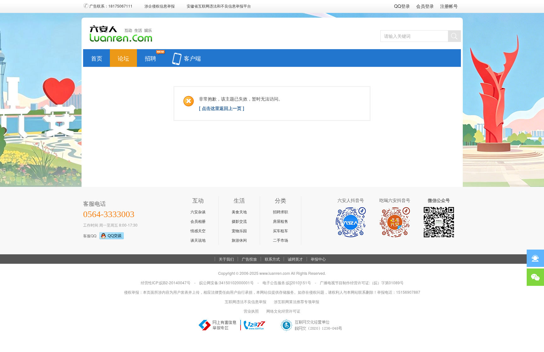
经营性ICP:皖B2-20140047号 (165, 282)
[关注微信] (535, 277)
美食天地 (239, 211)
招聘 (150, 57)
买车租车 (280, 230)
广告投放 (249, 259)
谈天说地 (198, 240)
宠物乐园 (239, 230)
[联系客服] (535, 258)
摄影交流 (239, 221)
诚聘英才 (295, 259)
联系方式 (272, 259)
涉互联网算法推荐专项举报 (296, 301)
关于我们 (226, 259)
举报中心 (318, 259)
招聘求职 (280, 211)
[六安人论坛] (122, 41)
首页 (96, 57)
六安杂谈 (198, 211)
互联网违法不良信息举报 (245, 301)
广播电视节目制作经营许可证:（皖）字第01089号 (362, 282)
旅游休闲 (239, 240)
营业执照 (251, 311)
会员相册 (198, 221)
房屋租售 (280, 221)
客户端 (192, 57)
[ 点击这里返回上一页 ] (221, 108)
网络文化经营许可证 (283, 311)
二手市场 (280, 240)
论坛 (123, 57)
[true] (454, 36)
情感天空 (198, 230)
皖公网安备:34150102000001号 (226, 282)
